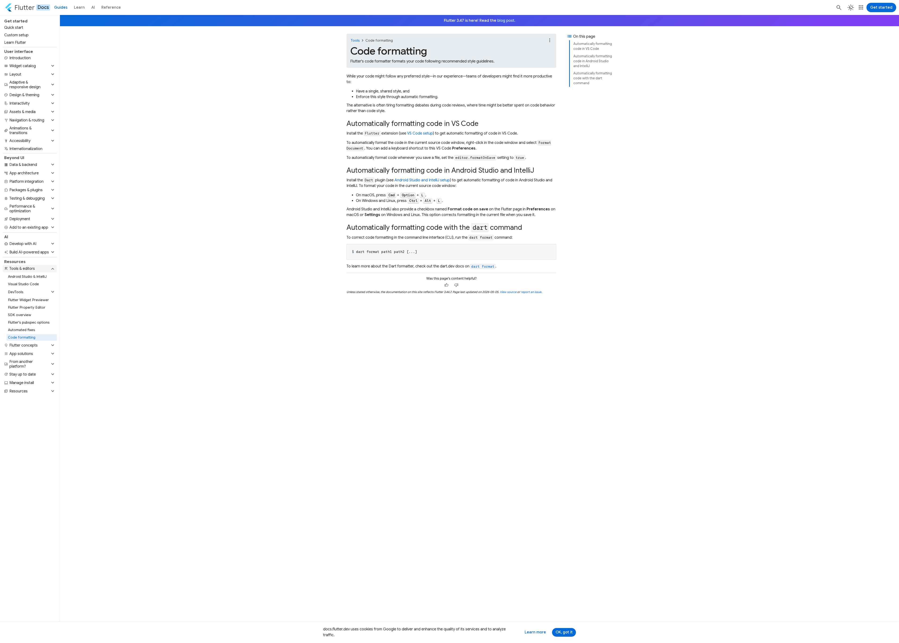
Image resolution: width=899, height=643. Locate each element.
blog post (505, 20)
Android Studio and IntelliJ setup (422, 180)
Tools (355, 40)
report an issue (531, 292)
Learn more (535, 632)
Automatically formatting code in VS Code (592, 46)
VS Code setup (420, 133)
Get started (881, 7)
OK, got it (564, 632)
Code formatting (379, 40)
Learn (79, 7)
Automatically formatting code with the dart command (592, 78)
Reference (111, 7)
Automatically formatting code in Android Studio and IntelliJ (592, 61)
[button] (30, 66)
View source (508, 292)
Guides (60, 7)
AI (93, 7)
